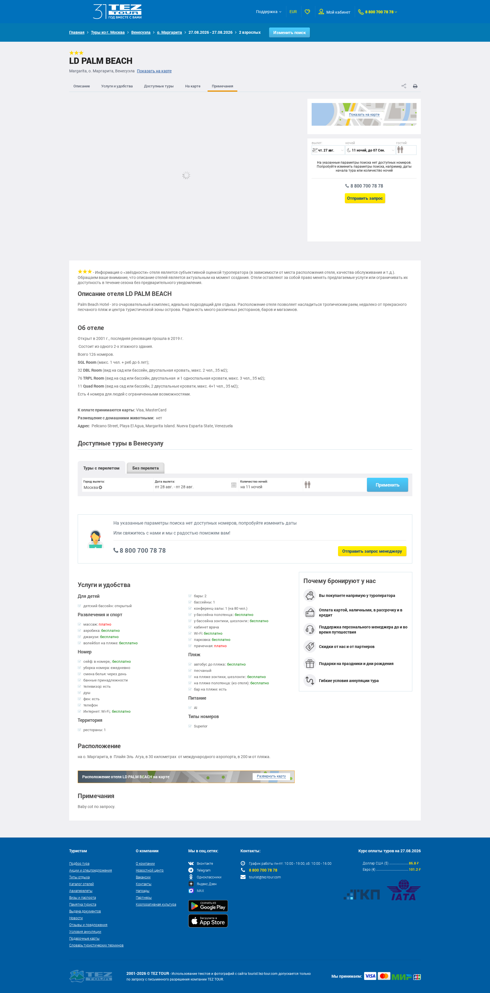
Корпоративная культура (156, 904)
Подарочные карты (84, 938)
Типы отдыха (79, 877)
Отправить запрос (365, 198)
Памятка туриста (82, 904)
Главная (77, 32)
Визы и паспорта (82, 897)
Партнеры (144, 897)
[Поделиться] (403, 86)
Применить (388, 485)
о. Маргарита (169, 32)
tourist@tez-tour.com (265, 877)
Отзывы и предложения (88, 925)
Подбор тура (79, 863)
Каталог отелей (81, 884)
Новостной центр (150, 870)
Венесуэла (141, 32)
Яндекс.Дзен (207, 884)
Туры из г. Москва (108, 32)
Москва (91, 487)
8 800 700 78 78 (379, 11)
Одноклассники (209, 877)
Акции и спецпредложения (90, 870)
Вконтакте (205, 863)
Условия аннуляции (85, 931)
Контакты (143, 884)
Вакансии (143, 877)
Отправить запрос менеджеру (372, 551)
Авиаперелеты (80, 891)
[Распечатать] (415, 86)
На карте (192, 86)
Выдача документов (85, 911)
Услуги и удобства (117, 86)
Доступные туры (159, 86)
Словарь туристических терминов (96, 945)
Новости (76, 918)
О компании (145, 863)
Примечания (222, 86)
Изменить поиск (289, 32)
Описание (81, 86)
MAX (200, 891)
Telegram (204, 870)
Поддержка (267, 11)
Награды (142, 891)
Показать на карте (154, 71)
